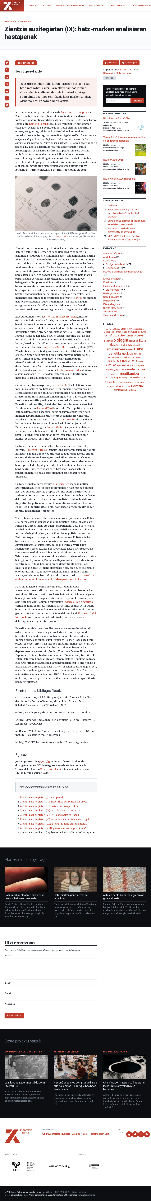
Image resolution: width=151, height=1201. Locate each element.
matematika (136, 369)
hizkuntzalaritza (114, 357)
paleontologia (126, 382)
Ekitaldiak (108, 282)
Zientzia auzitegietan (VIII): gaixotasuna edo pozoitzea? (53, 828)
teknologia (122, 386)
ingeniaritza (114, 360)
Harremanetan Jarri (100, 1133)
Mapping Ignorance (115, 1051)
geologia (127, 353)
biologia (120, 340)
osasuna (112, 381)
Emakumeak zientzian (114, 286)
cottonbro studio (60, 236)
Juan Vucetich (61, 483)
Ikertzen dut (109, 300)
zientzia (137, 386)
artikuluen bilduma (137, 331)
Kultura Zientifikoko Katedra (56, 1133)
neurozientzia (137, 377)
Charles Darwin (65, 419)
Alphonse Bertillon (55, 347)
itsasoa (140, 361)
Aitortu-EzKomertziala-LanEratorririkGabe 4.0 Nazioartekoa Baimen (56, 1195)
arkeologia (121, 331)
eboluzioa (133, 341)
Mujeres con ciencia (66, 1051)
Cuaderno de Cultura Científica (24, 1051)
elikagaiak (136, 345)
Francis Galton (55, 427)
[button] (7, 62)
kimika (110, 365)
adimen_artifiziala (113, 329)
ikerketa (126, 357)
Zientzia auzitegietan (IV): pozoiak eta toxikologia (50, 810)
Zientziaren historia (113, 315)
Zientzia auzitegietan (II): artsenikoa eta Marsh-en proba (53, 801)
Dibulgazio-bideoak (116, 264)
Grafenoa (112, 205)
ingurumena (129, 360)
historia (137, 354)
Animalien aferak (111, 253)
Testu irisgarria (26, 62)
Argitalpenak (109, 257)
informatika (136, 357)
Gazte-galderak (111, 293)
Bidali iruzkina (14, 1015)
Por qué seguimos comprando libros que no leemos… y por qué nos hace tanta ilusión (75, 1086)
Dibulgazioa (10, 22)
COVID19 (108, 260)
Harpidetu (137, 101)
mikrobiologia (112, 377)
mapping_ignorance (116, 369)
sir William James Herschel (60, 316)
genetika (115, 353)
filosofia (129, 350)
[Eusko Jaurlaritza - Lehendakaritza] (94, 1167)
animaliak (126, 328)
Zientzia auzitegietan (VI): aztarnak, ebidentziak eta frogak (55, 819)
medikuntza (129, 374)
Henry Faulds (59, 385)
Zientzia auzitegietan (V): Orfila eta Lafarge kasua (49, 814)
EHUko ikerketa (111, 278)
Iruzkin (9, 955)
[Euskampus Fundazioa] (59, 1167)
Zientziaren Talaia (51, 769)
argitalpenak (109, 332)
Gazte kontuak (113, 289)
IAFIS (79, 297)
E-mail (8, 993)
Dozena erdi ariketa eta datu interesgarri (123, 271)
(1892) (36, 449)
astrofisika (111, 335)
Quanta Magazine (112, 307)
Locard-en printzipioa (74, 112)
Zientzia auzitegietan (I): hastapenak (42, 797)
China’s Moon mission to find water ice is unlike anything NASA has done (124, 1086)
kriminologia (109, 78)
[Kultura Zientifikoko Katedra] (24, 1167)
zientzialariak (120, 390)
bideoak (139, 335)
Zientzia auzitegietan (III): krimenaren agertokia (49, 806)
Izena (8, 983)
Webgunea (10, 1004)
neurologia (124, 378)
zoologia (131, 390)
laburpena (139, 365)
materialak (115, 374)
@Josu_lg (44, 761)
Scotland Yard (44, 408)
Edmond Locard (38, 123)
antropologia (138, 329)
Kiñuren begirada (111, 304)
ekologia (127, 344)
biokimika (108, 341)
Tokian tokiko (110, 311)
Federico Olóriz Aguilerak (79, 601)
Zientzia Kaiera (80, 1133)
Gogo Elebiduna (111, 297)
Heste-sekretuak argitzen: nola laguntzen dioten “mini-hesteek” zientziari (124, 213)
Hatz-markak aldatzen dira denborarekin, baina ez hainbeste (25, 897)
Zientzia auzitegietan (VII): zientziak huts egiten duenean (54, 823)
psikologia (139, 382)
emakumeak (116, 349)
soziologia (110, 387)
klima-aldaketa (125, 365)
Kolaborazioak (25, 22)
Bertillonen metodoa (69, 370)
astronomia (125, 335)
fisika (138, 349)
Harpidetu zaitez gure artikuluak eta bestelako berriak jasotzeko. (121, 92)
